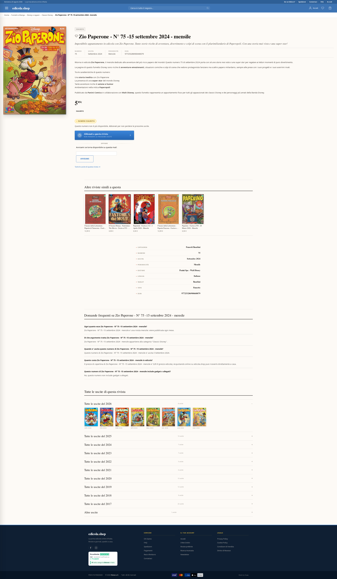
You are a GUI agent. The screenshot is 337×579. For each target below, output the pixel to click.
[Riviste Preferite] (322, 8)
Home (6, 15)
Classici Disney (47, 15)
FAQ (322, 2)
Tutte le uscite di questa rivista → (87, 167)
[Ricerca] (208, 8)
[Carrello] (330, 8)
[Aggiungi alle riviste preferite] (76, 36)
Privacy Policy (222, 539)
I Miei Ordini (185, 542)
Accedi (329, 2)
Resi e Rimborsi (150, 554)
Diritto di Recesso (224, 550)
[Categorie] (6, 8)
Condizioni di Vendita (225, 546)
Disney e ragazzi (33, 15)
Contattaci (313, 2)
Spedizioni (302, 2)
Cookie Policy (222, 542)
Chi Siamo (148, 539)
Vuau (247, 575)
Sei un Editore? (289, 2)
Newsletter (184, 554)
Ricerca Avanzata (187, 550)
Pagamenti (148, 550)
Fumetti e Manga (18, 15)
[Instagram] (96, 548)
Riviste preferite (186, 546)
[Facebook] (90, 548)
